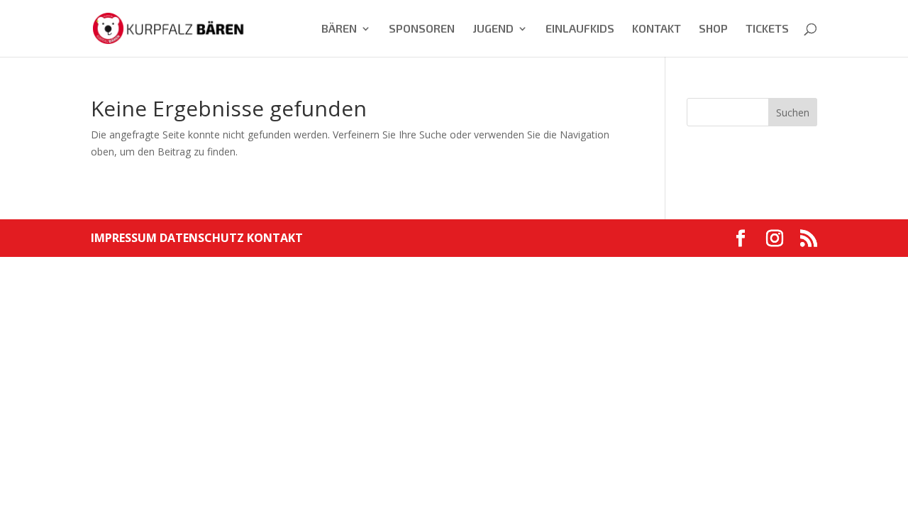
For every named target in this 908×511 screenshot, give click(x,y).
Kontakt (275, 238)
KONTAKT (656, 29)
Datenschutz (203, 238)
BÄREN (339, 29)
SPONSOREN (422, 29)
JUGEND (493, 29)
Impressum (125, 238)
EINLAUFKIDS (580, 29)
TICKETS (767, 29)
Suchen (792, 112)
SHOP (713, 29)
